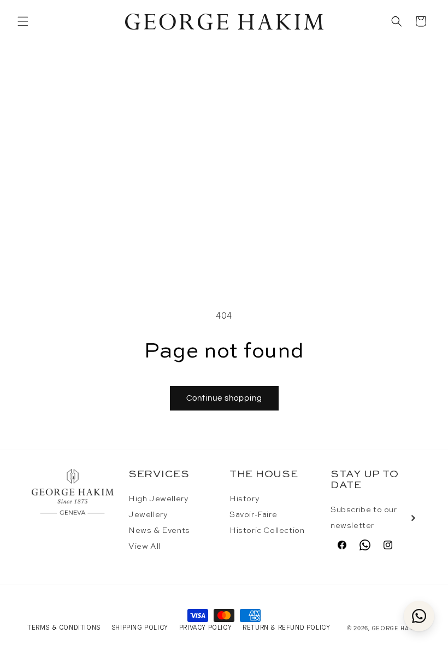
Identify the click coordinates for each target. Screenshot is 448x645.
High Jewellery (158, 499)
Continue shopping (224, 398)
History (244, 499)
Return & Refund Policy (286, 627)
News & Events (159, 531)
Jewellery (148, 515)
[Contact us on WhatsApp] (419, 616)
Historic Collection (266, 531)
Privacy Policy (205, 627)
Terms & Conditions (64, 627)
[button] (23, 21)
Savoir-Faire (253, 515)
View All (144, 546)
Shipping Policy (139, 627)
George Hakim (396, 628)
